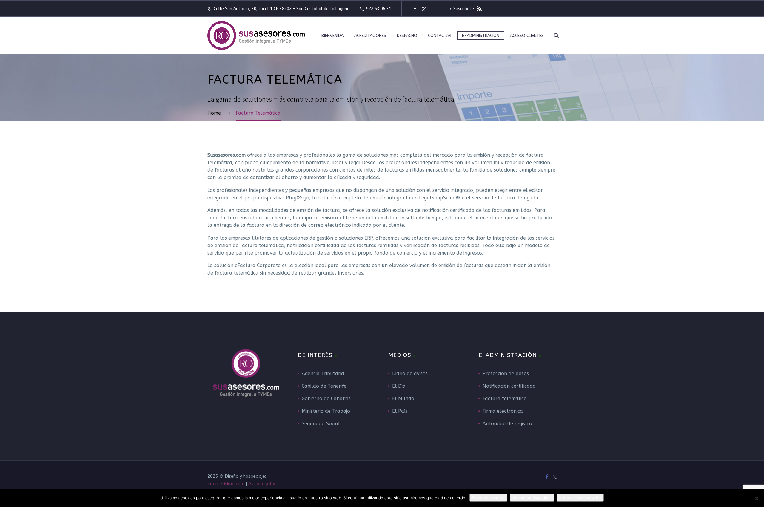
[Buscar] (556, 35)
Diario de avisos (410, 373)
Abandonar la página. (532, 497)
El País (399, 411)
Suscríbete (464, 8)
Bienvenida (332, 35)
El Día (399, 386)
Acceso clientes (527, 35)
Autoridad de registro (507, 423)
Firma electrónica (503, 411)
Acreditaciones (370, 35)
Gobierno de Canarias (326, 398)
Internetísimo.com (225, 483)
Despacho (407, 35)
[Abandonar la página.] (757, 498)
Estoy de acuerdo (488, 497)
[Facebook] (415, 9)
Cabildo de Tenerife (324, 386)
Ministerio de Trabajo (326, 411)
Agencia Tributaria (323, 373)
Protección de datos (506, 373)
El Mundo (403, 398)
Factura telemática (505, 398)
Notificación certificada (509, 386)
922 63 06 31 (378, 8)
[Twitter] (424, 9)
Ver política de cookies (580, 497)
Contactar (439, 35)
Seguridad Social (321, 423)
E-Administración (480, 35)
